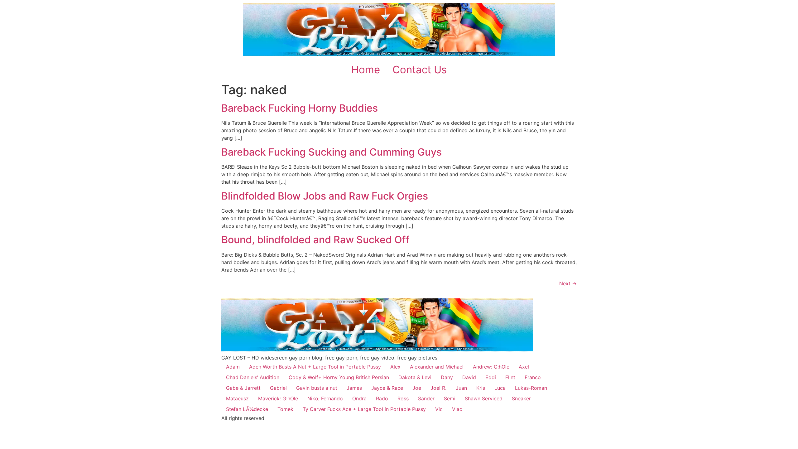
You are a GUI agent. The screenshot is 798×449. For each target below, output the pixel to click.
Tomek (285, 409)
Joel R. (438, 388)
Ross (403, 398)
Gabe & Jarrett (243, 388)
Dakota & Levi (414, 377)
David (469, 377)
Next (568, 283)
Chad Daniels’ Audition (252, 377)
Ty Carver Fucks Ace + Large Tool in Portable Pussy (364, 409)
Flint (510, 377)
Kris (480, 388)
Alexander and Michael (437, 367)
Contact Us (419, 69)
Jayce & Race (387, 388)
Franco (533, 377)
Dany (447, 377)
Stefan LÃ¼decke (247, 409)
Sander (426, 398)
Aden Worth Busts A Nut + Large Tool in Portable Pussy (315, 367)
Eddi (490, 377)
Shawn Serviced (483, 398)
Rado (382, 398)
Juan (461, 388)
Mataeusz (237, 398)
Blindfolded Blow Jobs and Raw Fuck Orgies (324, 196)
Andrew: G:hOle (491, 367)
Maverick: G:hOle (278, 398)
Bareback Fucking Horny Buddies (299, 108)
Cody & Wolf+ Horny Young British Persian (339, 377)
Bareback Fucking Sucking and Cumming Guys (331, 152)
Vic (439, 409)
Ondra (359, 398)
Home (365, 69)
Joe (416, 388)
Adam (233, 367)
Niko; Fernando (325, 398)
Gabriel (278, 388)
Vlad (457, 409)
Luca (500, 388)
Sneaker (521, 398)
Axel (524, 367)
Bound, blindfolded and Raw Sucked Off (315, 240)
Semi (449, 398)
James (354, 388)
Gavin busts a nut (316, 388)
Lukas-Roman (531, 388)
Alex (395, 367)
